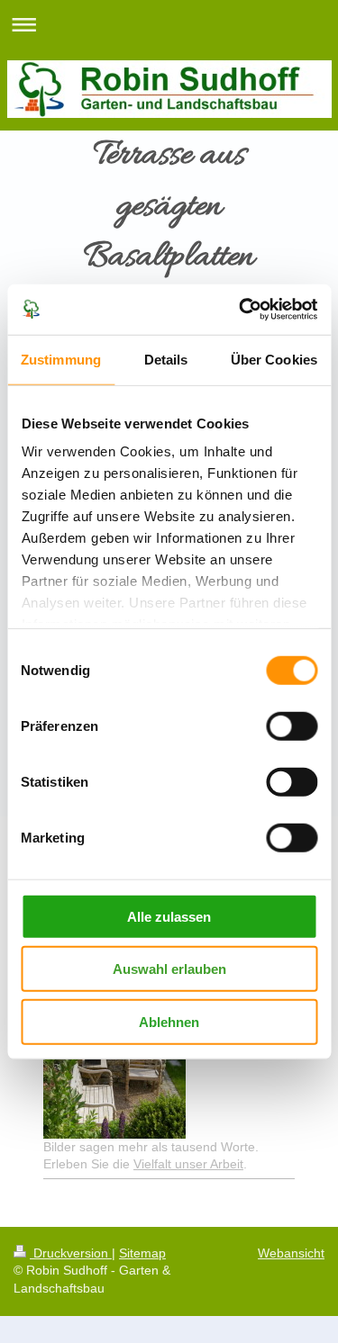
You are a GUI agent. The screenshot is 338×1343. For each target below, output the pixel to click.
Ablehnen (169, 1021)
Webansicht (291, 1253)
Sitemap (142, 1253)
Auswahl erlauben (169, 969)
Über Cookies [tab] (274, 358)
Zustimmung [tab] (61, 358)
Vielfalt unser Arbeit (188, 1164)
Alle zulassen (169, 916)
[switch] (291, 725)
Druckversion (71, 1253)
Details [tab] (166, 358)
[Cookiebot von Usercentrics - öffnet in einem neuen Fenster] (240, 309)
